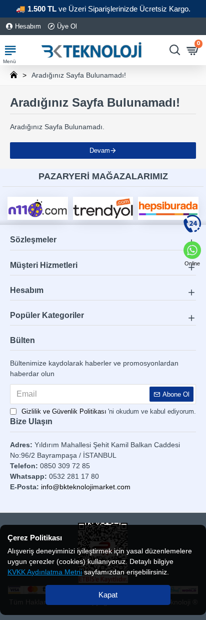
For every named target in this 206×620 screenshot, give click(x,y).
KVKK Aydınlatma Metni (45, 572)
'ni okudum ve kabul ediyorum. (109, 411)
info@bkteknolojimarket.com (85, 487)
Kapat (108, 594)
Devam (100, 150)
